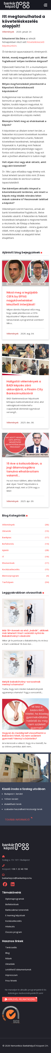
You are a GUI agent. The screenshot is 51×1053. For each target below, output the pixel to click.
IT (25, 556)
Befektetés (25, 543)
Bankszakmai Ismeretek (16, 909)
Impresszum (11, 975)
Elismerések (25, 563)
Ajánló (25, 550)
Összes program (13, 932)
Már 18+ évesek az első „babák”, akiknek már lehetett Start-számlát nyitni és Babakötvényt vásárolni (25, 633)
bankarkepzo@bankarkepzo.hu (17, 878)
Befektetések (12, 904)
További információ (17, 819)
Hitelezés (10, 926)
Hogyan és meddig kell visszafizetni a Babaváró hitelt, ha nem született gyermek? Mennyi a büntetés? (24, 735)
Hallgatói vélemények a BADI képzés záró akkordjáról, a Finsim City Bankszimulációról (25, 387)
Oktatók (25, 531)
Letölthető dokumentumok (18, 969)
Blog (7, 952)
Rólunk (8, 958)
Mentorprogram (25, 575)
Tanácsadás (11, 947)
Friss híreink (11, 980)
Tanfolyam (25, 582)
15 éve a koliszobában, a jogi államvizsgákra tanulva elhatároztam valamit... (24, 469)
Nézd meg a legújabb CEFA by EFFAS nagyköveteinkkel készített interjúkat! (22, 298)
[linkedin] (12, 884)
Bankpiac (25, 537)
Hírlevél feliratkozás (21, 999)
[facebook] (5, 884)
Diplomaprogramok (14, 898)
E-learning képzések (15, 915)
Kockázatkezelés (25, 569)
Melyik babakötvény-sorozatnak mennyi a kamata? (21, 683)
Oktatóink (10, 964)
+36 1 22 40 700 (19, 868)
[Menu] (45, 5)
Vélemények (25, 524)
